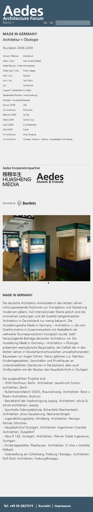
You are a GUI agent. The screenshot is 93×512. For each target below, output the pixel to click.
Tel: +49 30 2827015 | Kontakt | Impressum (37, 506)
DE (45, 23)
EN (51, 23)
